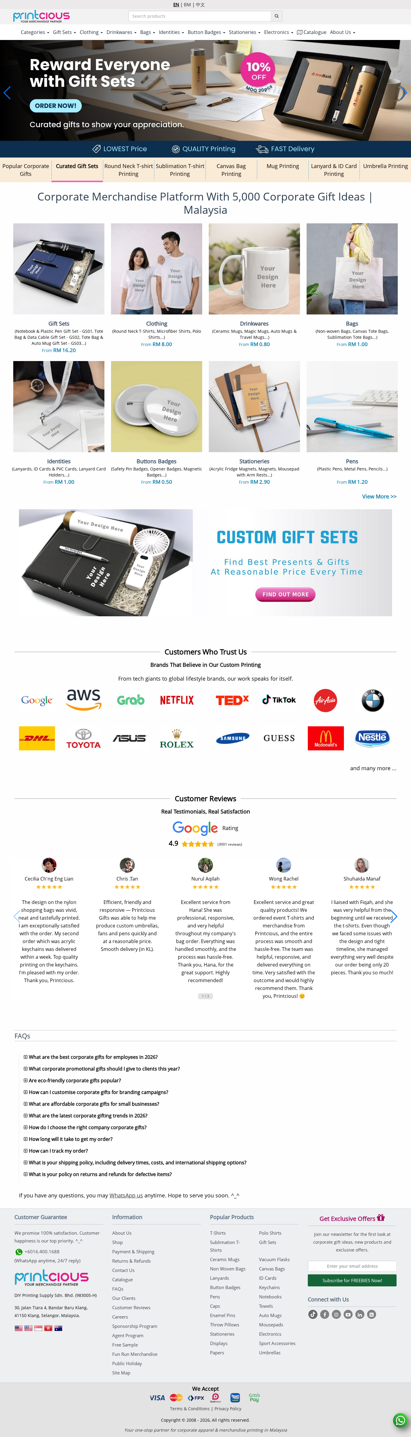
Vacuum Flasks (274, 1259)
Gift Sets (267, 1242)
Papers (217, 1353)
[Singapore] (38, 1330)
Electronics (270, 1334)
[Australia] (58, 1330)
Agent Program (128, 1335)
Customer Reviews (131, 1307)
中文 (200, 5)
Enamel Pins (222, 1315)
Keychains (269, 1287)
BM (187, 5)
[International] (18, 1330)
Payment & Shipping (133, 1252)
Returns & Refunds (131, 1261)
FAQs (117, 1289)
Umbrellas (269, 1353)
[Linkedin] (360, 1314)
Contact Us (123, 1270)
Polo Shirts (270, 1233)
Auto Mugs (270, 1315)
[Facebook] (325, 1314)
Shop (117, 1242)
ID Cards (268, 1278)
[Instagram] (337, 1314)
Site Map (121, 1373)
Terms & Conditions (190, 1408)
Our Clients (123, 1298)
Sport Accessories (277, 1343)
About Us (121, 1233)
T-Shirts (218, 1233)
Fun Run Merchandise (134, 1354)
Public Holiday (127, 1363)
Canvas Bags (272, 1269)
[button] (7, 93)
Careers (120, 1317)
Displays (218, 1343)
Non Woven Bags (228, 1269)
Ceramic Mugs (224, 1259)
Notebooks (270, 1297)
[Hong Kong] (48, 1330)
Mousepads (271, 1325)
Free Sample (125, 1345)
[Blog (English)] (371, 1315)
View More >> (379, 496)
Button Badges (225, 1287)
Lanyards (219, 1278)
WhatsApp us (126, 1195)
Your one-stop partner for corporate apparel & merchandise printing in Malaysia (205, 1430)
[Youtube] (349, 1314)
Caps (215, 1306)
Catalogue (314, 32)
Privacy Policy (228, 1408)
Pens (215, 1297)
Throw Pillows (224, 1325)
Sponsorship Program (134, 1326)
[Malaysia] (28, 1330)
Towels (266, 1306)
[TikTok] (313, 1314)
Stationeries (222, 1334)
